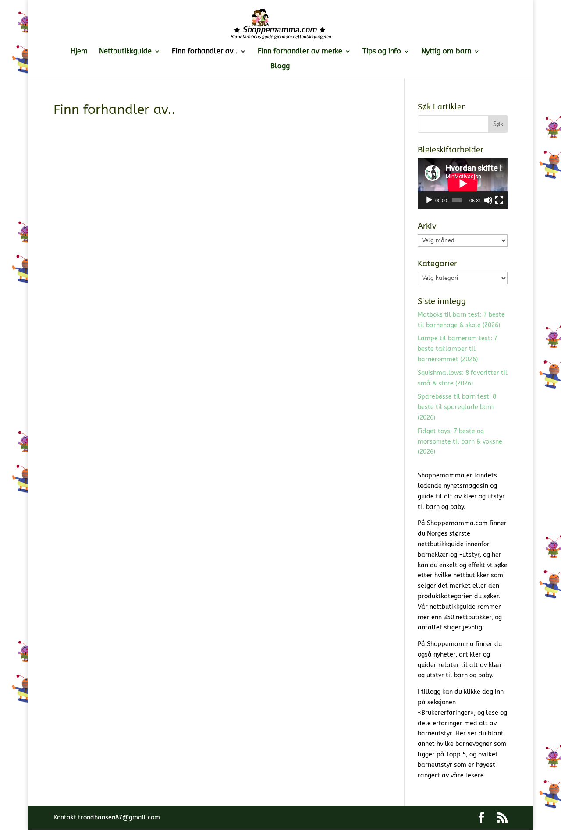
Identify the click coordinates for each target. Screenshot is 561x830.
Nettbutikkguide (125, 51)
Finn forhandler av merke (300, 51)
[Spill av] (429, 200)
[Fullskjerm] (499, 200)
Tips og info (381, 51)
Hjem (79, 51)
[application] (463, 183)
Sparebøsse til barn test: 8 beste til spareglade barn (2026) (457, 407)
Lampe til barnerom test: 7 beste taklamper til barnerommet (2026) (457, 349)
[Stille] (488, 200)
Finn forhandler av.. (205, 51)
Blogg (280, 66)
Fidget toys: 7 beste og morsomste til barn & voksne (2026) (460, 441)
